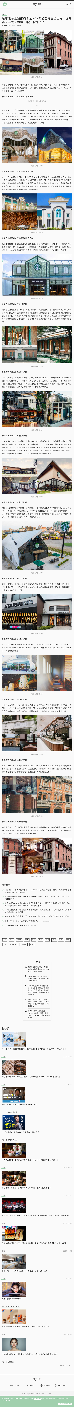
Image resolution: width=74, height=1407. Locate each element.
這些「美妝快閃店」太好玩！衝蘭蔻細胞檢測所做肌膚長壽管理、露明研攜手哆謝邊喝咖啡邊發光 (38, 1003)
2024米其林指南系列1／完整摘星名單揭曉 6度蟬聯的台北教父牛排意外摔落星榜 (35, 1215)
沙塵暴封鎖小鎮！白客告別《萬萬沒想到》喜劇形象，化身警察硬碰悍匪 (38, 979)
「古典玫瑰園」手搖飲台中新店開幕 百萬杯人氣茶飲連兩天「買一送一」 (32, 1160)
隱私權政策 (37, 1398)
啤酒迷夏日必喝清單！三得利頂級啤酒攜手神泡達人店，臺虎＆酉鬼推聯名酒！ (38, 969)
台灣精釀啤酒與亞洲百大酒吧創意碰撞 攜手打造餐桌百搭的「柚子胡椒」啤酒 (34, 1243)
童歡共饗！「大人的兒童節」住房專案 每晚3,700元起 (24, 1271)
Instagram (62, 1386)
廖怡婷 (19, 25)
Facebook (47, 1386)
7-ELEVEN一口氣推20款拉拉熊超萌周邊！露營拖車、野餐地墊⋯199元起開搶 (34, 1049)
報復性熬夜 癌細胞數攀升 (12, 1298)
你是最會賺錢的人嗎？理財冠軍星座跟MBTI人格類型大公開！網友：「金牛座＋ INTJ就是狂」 (37, 897)
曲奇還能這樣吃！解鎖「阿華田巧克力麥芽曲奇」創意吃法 (25, 1326)
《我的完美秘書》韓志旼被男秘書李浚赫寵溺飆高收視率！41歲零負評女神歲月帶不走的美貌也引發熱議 (38, 910)
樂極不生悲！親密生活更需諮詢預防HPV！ (19, 1104)
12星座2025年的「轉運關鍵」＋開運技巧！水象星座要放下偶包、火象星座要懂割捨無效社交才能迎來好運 (38, 891)
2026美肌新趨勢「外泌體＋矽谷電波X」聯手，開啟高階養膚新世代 (29, 1354)
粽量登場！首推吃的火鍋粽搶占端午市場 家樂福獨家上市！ (26, 1187)
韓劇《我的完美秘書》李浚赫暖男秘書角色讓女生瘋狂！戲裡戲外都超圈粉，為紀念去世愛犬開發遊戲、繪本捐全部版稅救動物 (38, 904)
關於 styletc (14, 1386)
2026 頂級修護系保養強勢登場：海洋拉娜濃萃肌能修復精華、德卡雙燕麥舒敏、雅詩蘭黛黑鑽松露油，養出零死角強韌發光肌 (38, 990)
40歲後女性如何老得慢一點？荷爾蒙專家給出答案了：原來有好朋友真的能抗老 (37, 916)
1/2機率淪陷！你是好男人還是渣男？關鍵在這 (20, 1132)
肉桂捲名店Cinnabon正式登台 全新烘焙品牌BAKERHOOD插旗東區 (31, 1076)
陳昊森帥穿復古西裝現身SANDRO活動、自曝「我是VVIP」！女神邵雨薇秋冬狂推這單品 (39, 1014)
